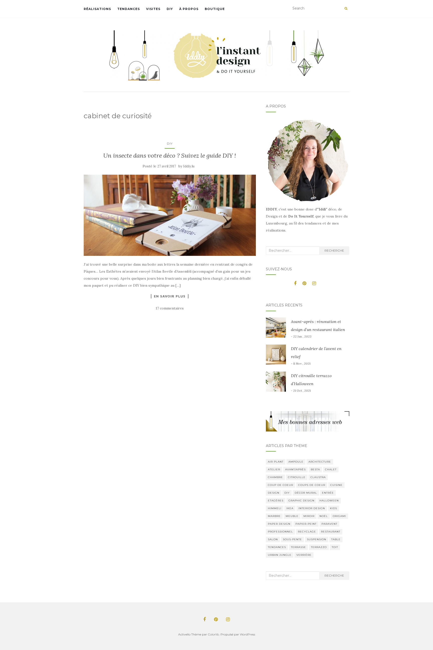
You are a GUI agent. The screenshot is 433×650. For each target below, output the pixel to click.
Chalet (331, 469)
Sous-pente (292, 539)
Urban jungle (279, 555)
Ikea (289, 508)
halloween (329, 500)
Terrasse (298, 547)
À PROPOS (188, 9)
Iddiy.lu (188, 166)
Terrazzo (319, 547)
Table (336, 539)
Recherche (334, 250)
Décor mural (306, 492)
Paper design (279, 523)
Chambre (275, 477)
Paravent (329, 523)
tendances (277, 547)
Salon (273, 539)
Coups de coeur (311, 485)
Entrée (328, 492)
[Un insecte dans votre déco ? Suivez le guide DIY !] (170, 215)
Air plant (275, 461)
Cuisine (336, 485)
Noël (323, 516)
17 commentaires (170, 308)
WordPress (247, 634)
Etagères (275, 500)
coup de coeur (280, 485)
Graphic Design (301, 500)
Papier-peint (305, 523)
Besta (315, 469)
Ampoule (295, 461)
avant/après (295, 469)
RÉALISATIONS (97, 9)
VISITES (153, 9)
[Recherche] (346, 8)
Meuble (292, 516)
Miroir (308, 516)
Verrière (303, 555)
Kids (333, 508)
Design (273, 492)
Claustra (318, 477)
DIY (170, 9)
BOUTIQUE (215, 9)
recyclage (307, 531)
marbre (274, 516)
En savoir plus (169, 296)
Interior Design (311, 508)
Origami (339, 516)
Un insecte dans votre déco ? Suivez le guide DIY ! (169, 155)
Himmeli (274, 508)
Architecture (319, 461)
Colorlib (213, 634)
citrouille (296, 477)
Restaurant (330, 531)
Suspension (316, 539)
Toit (335, 547)
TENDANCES (128, 9)
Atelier (274, 469)
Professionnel (280, 531)
